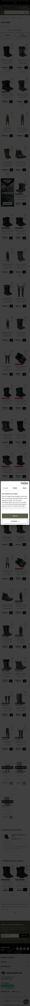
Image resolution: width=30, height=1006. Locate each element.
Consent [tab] (5, 488)
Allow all (15, 515)
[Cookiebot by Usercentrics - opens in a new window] (21, 483)
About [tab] (24, 488)
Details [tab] (15, 488)
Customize (14, 521)
